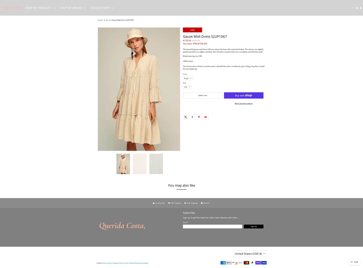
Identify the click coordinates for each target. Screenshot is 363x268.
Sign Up (254, 226)
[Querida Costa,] (13, 8)
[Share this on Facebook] (192, 117)
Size (184, 83)
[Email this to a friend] (205, 117)
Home (100, 20)
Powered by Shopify (141, 263)
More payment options (244, 103)
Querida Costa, (107, 263)
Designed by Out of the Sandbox (123, 263)
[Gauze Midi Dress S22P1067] (139, 89)
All (107, 20)
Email (185, 222)
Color (185, 74)
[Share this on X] (185, 117)
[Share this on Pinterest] (199, 117)
